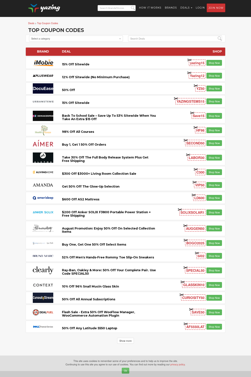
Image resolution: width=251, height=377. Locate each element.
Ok (125, 370)
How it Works (150, 7)
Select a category (40, 38)
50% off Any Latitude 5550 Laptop (89, 328)
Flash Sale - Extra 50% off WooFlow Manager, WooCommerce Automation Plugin (98, 313)
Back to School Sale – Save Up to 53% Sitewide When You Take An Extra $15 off (109, 117)
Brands (171, 7)
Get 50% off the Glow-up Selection (91, 186)
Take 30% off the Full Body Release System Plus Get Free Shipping (105, 159)
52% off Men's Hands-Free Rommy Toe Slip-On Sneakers (108, 257)
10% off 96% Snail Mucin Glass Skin (90, 286)
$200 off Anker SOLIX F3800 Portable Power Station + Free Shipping (106, 214)
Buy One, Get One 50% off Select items (94, 244)
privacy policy (177, 364)
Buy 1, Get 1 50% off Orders (84, 144)
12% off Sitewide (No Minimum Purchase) (96, 77)
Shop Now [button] (214, 63)
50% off (68, 90)
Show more (125, 340)
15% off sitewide (75, 64)
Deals (185, 7)
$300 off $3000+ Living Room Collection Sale (99, 174)
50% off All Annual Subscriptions (88, 299)
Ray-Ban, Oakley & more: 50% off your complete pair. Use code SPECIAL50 (109, 272)
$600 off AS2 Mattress (80, 199)
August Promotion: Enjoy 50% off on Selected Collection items (108, 230)
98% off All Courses (78, 132)
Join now (216, 7)
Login (200, 7)
